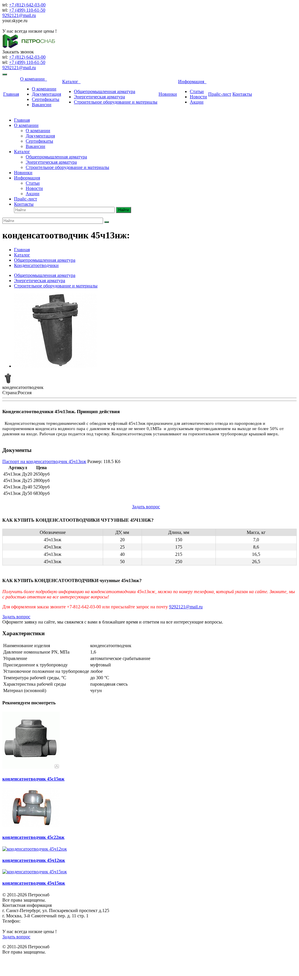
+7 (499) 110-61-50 (27, 10)
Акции (197, 101)
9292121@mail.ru (19, 15)
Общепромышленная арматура (104, 91)
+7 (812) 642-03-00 (27, 4)
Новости (198, 96)
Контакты (242, 94)
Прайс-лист (219, 94)
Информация (192, 81)
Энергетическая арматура (99, 96)
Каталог (71, 81)
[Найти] (106, 222)
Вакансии (41, 104)
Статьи (197, 91)
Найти (123, 210)
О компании (33, 78)
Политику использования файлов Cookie (49, 964)
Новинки (168, 94)
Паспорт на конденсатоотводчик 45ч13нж (44, 461)
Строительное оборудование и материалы (115, 101)
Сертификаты (45, 99)
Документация (46, 94)
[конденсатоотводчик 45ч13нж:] (55, 366)
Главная (11, 94)
